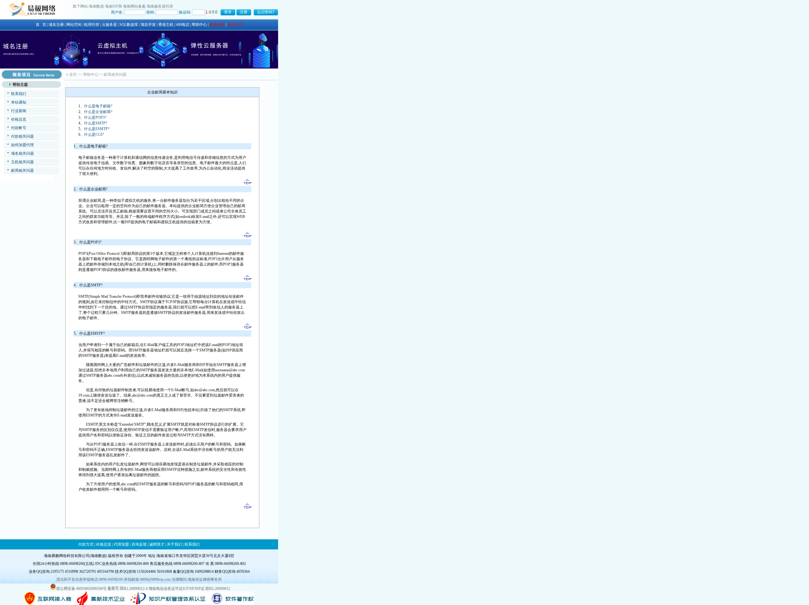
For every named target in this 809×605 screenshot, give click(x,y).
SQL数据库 (128, 24)
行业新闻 (18, 111)
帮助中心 (199, 24)
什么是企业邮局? (98, 112)
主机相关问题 (22, 162)
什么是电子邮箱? (98, 106)
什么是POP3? (95, 117)
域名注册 (56, 24)
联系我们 (18, 94)
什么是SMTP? (95, 123)
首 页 (41, 24)
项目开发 (148, 24)
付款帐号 (18, 128)
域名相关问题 (22, 153)
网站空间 (74, 24)
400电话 (182, 24)
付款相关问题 (22, 136)
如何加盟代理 (22, 145)
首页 (73, 74)
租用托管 (91, 24)
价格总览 (18, 119)
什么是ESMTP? (96, 129)
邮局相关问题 (22, 170)
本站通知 (18, 102)
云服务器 (109, 24)
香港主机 (165, 24)
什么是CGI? (94, 134)
